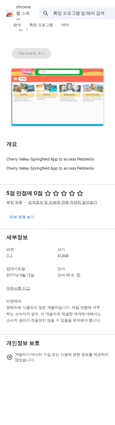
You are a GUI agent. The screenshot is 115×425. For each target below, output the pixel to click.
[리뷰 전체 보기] (21, 216)
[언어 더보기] (78, 275)
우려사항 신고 (18, 288)
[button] (57, 97)
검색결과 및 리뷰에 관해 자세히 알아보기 (62, 202)
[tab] (17, 25)
